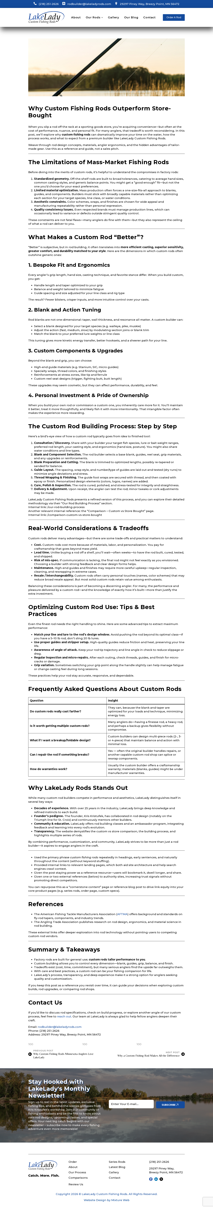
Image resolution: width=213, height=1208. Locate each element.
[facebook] (151, 1179)
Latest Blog (117, 1167)
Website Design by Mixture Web (106, 1200)
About (76, 17)
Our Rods (93, 17)
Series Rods (117, 1161)
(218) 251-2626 (49, 4)
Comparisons (78, 1177)
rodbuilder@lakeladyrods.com (89, 4)
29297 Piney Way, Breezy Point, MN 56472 (149, 4)
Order (73, 1161)
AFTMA (122, 914)
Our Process (77, 1172)
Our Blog (131, 17)
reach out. (64, 1016)
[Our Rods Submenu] (101, 17)
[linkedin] (156, 1179)
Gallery (113, 17)
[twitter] (161, 1179)
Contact (149, 17)
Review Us (76, 1184)
